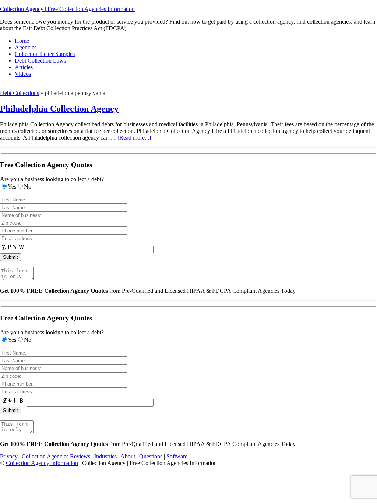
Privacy (9, 456)
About (127, 456)
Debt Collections (19, 93)
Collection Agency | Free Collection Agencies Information (67, 9)
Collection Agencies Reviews (56, 456)
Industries (105, 456)
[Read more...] (134, 137)
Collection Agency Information (42, 463)
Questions (150, 456)
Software (176, 456)
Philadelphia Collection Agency (59, 108)
